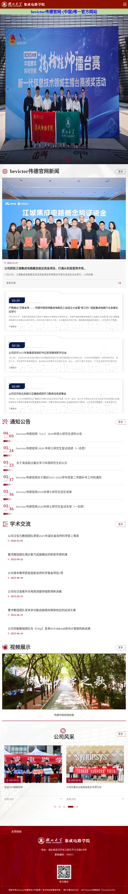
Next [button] (120, 89)
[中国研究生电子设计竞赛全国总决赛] (64, 89)
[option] (64, 89)
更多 (120, 171)
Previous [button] (8, 89)
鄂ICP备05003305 (71, 890)
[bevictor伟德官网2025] (64, 843)
